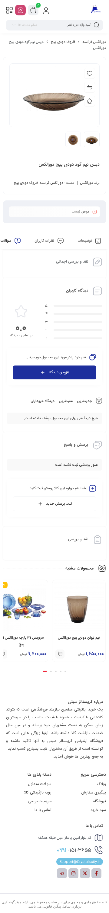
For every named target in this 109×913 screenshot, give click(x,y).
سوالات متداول (39, 784)
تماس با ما (43, 810)
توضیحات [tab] (85, 241)
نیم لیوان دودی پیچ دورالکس (79, 638)
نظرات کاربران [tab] (45, 241)
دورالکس (86, 183)
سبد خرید (98, 810)
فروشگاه (99, 801)
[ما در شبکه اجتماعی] (20, 10)
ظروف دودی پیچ (63, 42)
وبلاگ (101, 784)
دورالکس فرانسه (94, 42)
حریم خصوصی (39, 801)
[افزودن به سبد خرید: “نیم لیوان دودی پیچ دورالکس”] (59, 654)
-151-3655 (74, 850)
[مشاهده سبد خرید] (33, 10)
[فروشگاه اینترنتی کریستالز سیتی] (96, 10)
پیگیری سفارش (93, 792)
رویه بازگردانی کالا (37, 792)
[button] (65, 671)
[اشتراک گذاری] (89, 101)
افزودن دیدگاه (58, 372)
